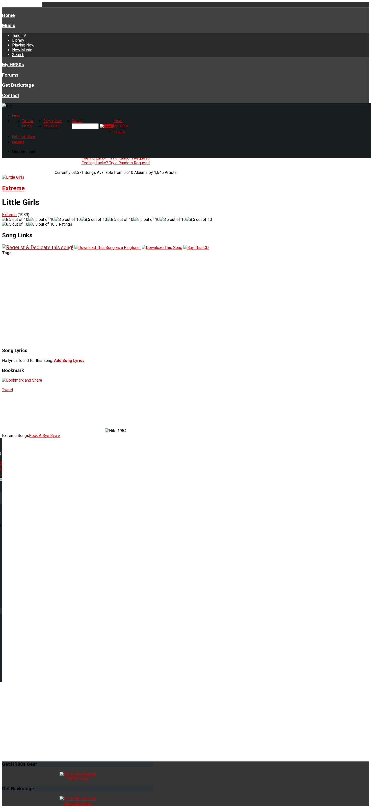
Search (18, 54)
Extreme (13, 188)
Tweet (7, 389)
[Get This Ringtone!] (107, 247)
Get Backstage (18, 85)
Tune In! (19, 35)
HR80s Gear (77, 779)
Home (8, 15)
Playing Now (23, 45)
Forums (10, 75)
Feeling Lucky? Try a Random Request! (116, 158)
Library (18, 40)
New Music (22, 50)
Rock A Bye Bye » (44, 435)
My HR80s (13, 64)
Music (8, 25)
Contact (10, 95)
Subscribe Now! (78, 803)
